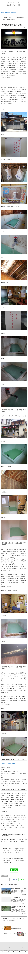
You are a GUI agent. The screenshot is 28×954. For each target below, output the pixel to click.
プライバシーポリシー (20, 947)
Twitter (7, 945)
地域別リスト (7, 12)
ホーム (2, 12)
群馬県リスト (13, 12)
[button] (25, 476)
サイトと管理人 (7, 947)
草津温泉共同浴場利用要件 (8, 763)
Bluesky (20, 945)
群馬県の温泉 (5, 875)
